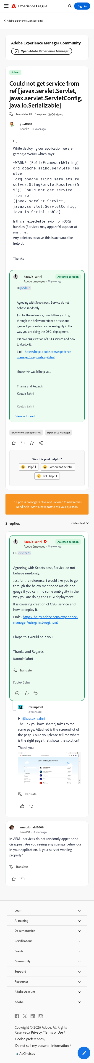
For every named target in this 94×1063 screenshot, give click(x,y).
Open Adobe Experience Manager (44, 51)
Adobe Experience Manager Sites (25, 20)
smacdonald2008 (32, 827)
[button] (24, 114)
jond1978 (26, 124)
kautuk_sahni (33, 276)
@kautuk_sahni (33, 718)
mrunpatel (36, 707)
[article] (47, 618)
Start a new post (41, 507)
